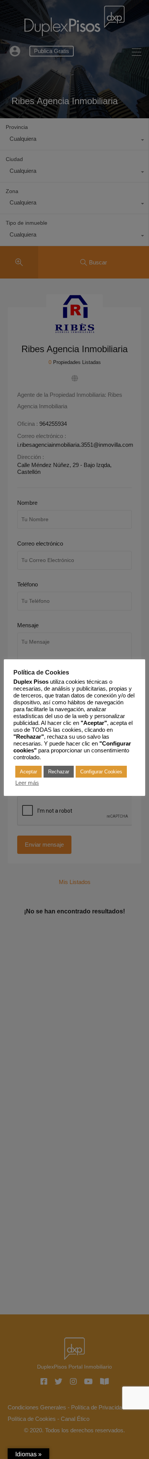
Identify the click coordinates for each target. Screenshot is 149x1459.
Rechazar (58, 772)
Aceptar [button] (28, 772)
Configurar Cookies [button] (101, 772)
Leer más (27, 783)
